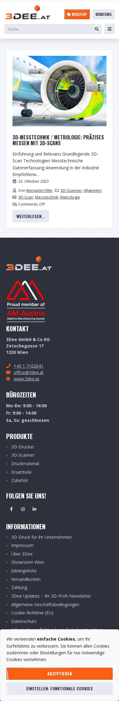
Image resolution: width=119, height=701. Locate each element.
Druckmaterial (25, 463)
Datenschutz (23, 621)
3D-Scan (25, 197)
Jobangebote (24, 570)
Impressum (22, 545)
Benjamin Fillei (39, 190)
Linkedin (34, 509)
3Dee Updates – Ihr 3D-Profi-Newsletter (51, 596)
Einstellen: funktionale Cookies (59, 688)
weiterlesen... (30, 216)
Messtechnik (46, 197)
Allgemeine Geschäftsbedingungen (45, 604)
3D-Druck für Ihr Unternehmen (41, 537)
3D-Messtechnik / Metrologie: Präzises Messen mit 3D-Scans (58, 140)
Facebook (11, 509)
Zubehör (19, 480)
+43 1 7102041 (28, 366)
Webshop (79, 14)
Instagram (22, 509)
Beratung (103, 14)
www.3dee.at (26, 379)
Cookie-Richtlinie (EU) (32, 613)
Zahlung (19, 587)
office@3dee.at (29, 372)
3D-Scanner (71, 190)
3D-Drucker (22, 447)
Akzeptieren (59, 673)
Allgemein (93, 190)
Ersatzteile (21, 472)
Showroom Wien (27, 562)
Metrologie (70, 197)
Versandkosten (26, 579)
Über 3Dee (22, 554)
